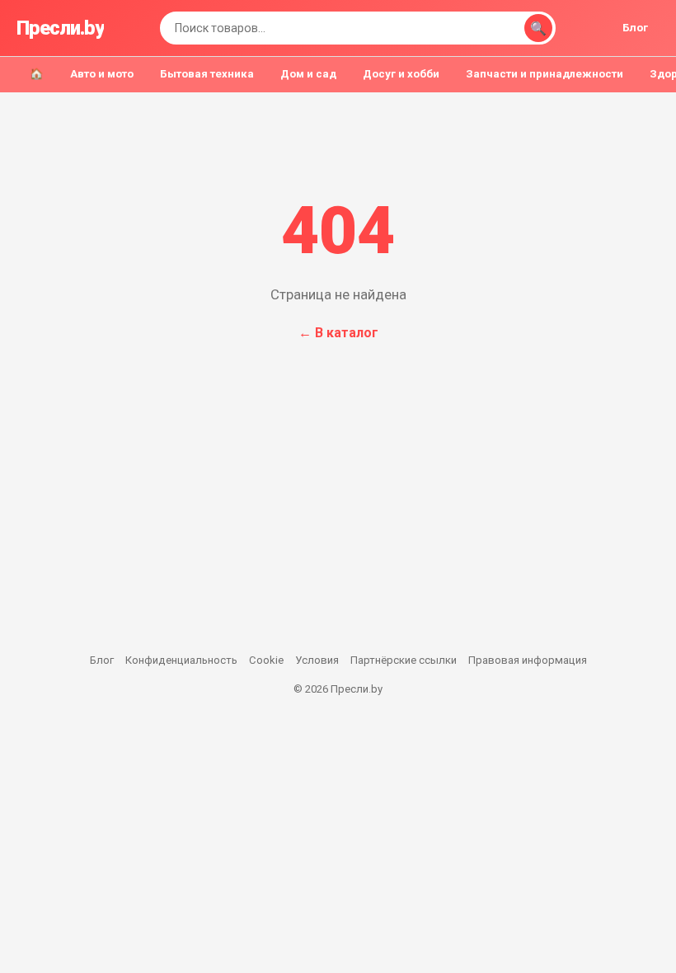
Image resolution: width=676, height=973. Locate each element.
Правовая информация (527, 660)
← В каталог (338, 333)
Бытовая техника (207, 74)
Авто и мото (102, 74)
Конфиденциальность (181, 660)
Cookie (266, 660)
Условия (317, 660)
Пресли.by (60, 28)
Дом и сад (308, 74)
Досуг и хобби (401, 74)
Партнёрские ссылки (403, 660)
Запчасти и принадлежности (544, 74)
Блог (635, 27)
